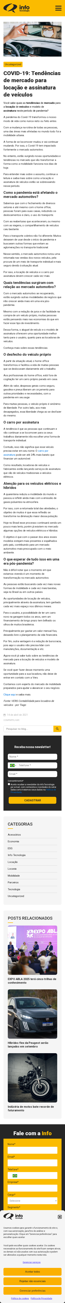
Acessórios (14, 834)
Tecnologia (14, 889)
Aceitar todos (32, 1271)
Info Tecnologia (16, 855)
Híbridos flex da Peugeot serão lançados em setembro (28, 1044)
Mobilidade (14, 875)
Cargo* (11, 1194)
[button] (60, 1217)
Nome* (11, 1144)
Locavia (12, 868)
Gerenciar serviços (32, 1262)
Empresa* (13, 1182)
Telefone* (13, 1169)
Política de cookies (20, 1298)
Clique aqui (9, 694)
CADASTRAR (32, 800)
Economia (13, 841)
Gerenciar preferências (33, 1290)
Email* (11, 1156)
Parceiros (13, 882)
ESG (10, 848)
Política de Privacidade (41, 1298)
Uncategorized (13, 64)
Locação (13, 862)
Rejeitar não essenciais (32, 1281)
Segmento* (14, 1207)
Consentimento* (15, 781)
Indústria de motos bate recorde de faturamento (31, 1108)
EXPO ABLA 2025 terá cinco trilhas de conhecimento (32, 980)
